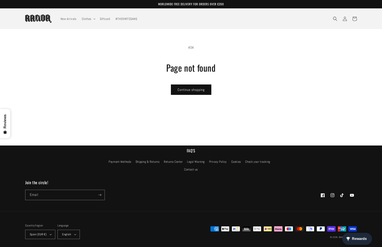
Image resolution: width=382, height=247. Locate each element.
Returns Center (173, 162)
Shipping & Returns (148, 162)
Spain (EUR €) (38, 234)
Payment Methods (120, 162)
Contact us (191, 169)
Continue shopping (191, 90)
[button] (88, 18)
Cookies (236, 162)
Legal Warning (196, 162)
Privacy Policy (218, 162)
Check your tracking (257, 162)
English (66, 234)
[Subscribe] (100, 195)
